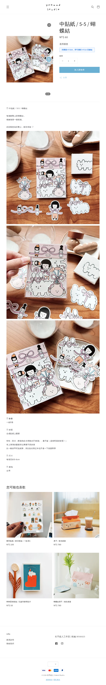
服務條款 (49, 680)
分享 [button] (65, 77)
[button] (8, 7)
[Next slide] (48, 59)
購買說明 (10, 640)
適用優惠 (63, 44)
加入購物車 (79, 70)
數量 (61, 56)
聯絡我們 (10, 643)
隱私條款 (57, 680)
